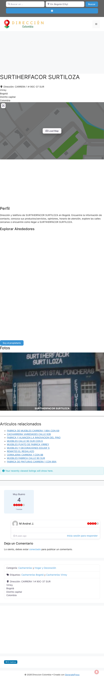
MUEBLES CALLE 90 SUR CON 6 (25, 441)
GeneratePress (72, 674)
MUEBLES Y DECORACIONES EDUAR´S (28, 448)
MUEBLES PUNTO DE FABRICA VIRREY (28, 444)
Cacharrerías (25, 568)
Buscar (93, 4)
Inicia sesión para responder (82, 535)
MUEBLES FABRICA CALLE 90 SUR (26, 458)
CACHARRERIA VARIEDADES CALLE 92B (29, 434)
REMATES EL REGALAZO (20, 451)
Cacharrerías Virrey (56, 574)
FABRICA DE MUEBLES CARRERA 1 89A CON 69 (33, 430)
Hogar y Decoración (45, 568)
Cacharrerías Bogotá (32, 574)
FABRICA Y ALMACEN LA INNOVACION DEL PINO (34, 437)
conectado (35, 549)
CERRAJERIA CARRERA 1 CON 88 (25, 454)
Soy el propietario (12, 343)
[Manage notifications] (97, 672)
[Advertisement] (52, 51)
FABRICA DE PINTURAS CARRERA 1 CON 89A (31, 461)
